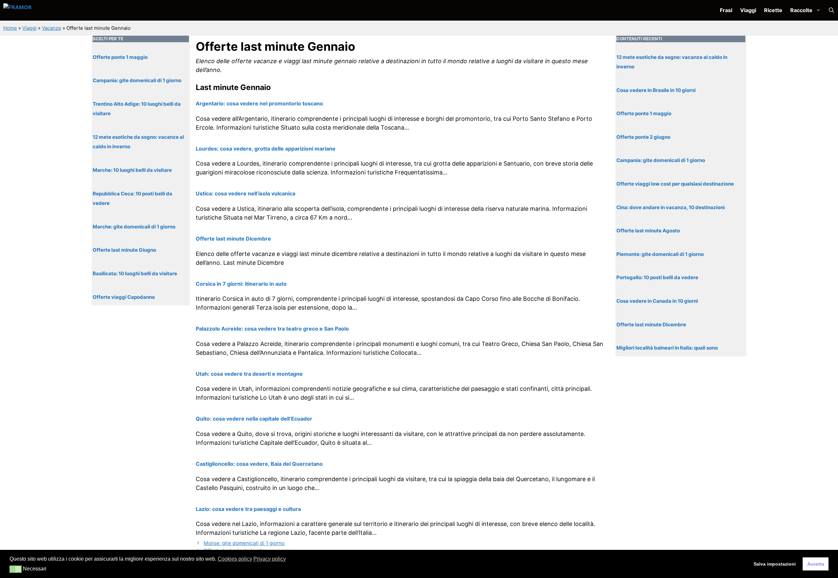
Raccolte (801, 10)
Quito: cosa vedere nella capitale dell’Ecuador (254, 418)
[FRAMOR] (38, 10)
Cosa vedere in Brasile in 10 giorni (656, 90)
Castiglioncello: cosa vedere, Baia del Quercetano (259, 464)
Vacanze (51, 28)
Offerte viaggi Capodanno (124, 297)
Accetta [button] (815, 564)
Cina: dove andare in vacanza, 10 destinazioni (670, 207)
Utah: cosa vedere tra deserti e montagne (249, 373)
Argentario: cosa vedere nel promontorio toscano (259, 103)
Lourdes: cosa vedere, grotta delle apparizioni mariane (266, 148)
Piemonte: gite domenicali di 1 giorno (660, 254)
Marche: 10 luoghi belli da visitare (132, 170)
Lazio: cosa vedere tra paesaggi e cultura (248, 509)
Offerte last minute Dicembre (233, 238)
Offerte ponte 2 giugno (643, 137)
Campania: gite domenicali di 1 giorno (137, 80)
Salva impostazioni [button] (775, 564)
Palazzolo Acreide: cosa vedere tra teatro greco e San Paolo (272, 328)
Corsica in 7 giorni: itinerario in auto (241, 283)
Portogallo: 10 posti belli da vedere (657, 277)
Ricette (773, 10)
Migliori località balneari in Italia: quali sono (667, 348)
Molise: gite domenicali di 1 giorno (244, 543)
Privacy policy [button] (269, 559)
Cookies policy (235, 559)
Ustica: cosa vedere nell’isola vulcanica (245, 193)
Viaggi (748, 10)
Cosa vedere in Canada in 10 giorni (657, 301)
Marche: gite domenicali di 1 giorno (134, 226)
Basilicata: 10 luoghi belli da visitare (135, 273)
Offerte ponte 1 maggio (120, 57)
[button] (831, 10)
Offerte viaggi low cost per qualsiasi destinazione (675, 184)
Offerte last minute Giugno (124, 250)
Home (10, 28)
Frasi (726, 10)
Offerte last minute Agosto (648, 230)
